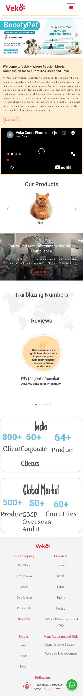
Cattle (60, 576)
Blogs (23, 666)
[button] (6, 35)
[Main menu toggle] (71, 7)
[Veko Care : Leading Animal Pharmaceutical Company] (15, 7)
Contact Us (24, 608)
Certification (24, 597)
